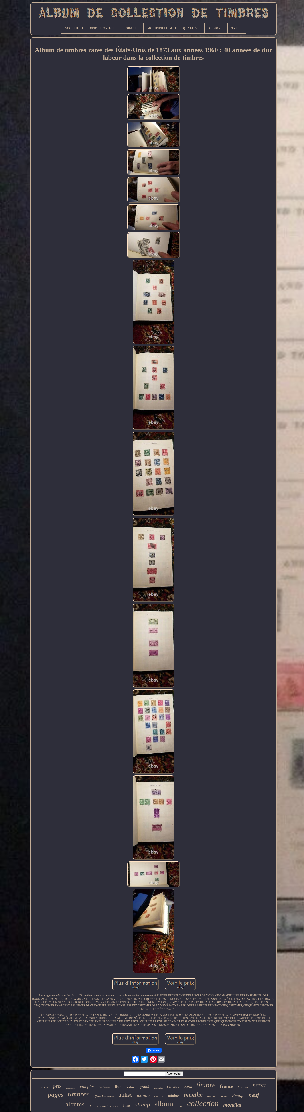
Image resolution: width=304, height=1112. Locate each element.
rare (180, 1106)
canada (104, 1086)
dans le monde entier (103, 1106)
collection (203, 1103)
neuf (254, 1095)
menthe (193, 1094)
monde (143, 1095)
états (127, 1106)
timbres (78, 1094)
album (163, 1104)
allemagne (158, 1088)
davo (188, 1087)
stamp (142, 1104)
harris (223, 1096)
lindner (243, 1087)
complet (87, 1086)
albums (75, 1104)
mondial (232, 1105)
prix (57, 1086)
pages (55, 1094)
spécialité (70, 1087)
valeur (131, 1087)
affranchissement (103, 1096)
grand (144, 1086)
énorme (211, 1096)
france (226, 1086)
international (173, 1087)
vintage (238, 1095)
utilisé (125, 1095)
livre (118, 1086)
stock (45, 1087)
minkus (174, 1096)
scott (259, 1085)
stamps (159, 1096)
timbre (205, 1085)
